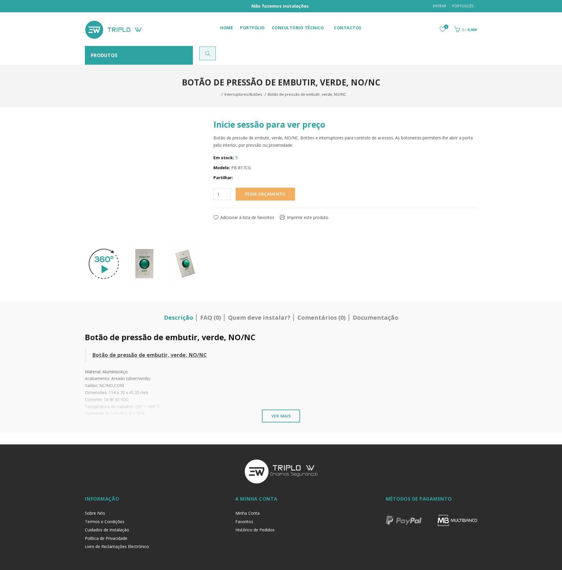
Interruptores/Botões (243, 94)
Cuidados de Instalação (107, 530)
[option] (103, 263)
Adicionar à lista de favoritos (247, 217)
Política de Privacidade (106, 538)
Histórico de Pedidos (255, 530)
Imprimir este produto (307, 217)
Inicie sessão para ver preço (269, 124)
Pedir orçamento (265, 194)
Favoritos (244, 521)
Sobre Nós (95, 513)
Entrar (439, 6)
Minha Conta (247, 513)
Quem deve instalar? (259, 317)
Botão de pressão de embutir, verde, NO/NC (307, 94)
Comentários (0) (321, 317)
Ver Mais (281, 416)
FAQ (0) (210, 317)
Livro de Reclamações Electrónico (117, 546)
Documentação (375, 317)
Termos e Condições (104, 521)
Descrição (178, 317)
